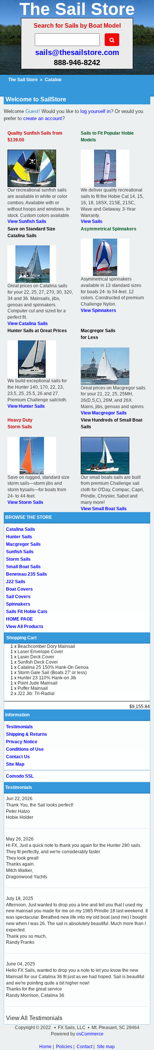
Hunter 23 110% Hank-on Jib (47, 677)
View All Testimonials (34, 1018)
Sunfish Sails (20, 551)
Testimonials (19, 726)
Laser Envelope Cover (40, 651)
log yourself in (95, 111)
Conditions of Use (25, 749)
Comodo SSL (20, 776)
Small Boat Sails (23, 566)
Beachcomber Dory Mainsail (46, 646)
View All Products (24, 626)
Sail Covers (18, 596)
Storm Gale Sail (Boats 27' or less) (52, 672)
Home (45, 1046)
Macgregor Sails (23, 544)
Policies (64, 1046)
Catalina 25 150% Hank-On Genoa (53, 667)
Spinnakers (18, 604)
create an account (42, 118)
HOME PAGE (19, 619)
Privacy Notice (21, 741)
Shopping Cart (21, 637)
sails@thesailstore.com (77, 52)
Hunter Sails (19, 536)
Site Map (15, 764)
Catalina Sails (20, 529)
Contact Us (18, 756)
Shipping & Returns (26, 734)
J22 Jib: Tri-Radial (36, 693)
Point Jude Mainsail (38, 683)
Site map (106, 1046)
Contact (84, 1046)
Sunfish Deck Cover (38, 662)
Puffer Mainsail (33, 688)
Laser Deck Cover (36, 656)
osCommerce (90, 1034)
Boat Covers (19, 589)
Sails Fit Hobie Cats (26, 611)
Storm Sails (18, 559)
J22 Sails (15, 581)
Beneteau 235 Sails (26, 574)
